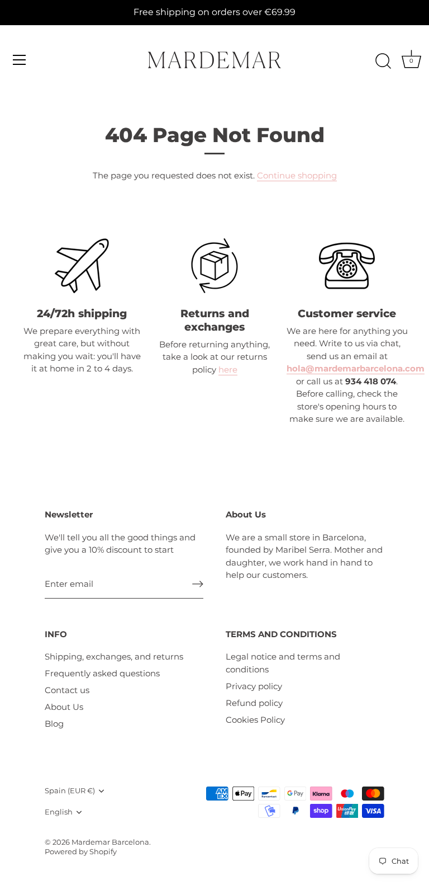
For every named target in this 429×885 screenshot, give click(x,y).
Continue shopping (297, 175)
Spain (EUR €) (70, 791)
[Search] (383, 61)
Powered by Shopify (81, 852)
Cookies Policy (255, 719)
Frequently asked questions (102, 673)
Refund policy (254, 703)
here (227, 369)
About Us (64, 707)
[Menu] (19, 60)
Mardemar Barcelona (110, 842)
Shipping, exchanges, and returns (114, 656)
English (59, 812)
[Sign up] (197, 584)
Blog (54, 723)
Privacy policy (254, 686)
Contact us (67, 690)
